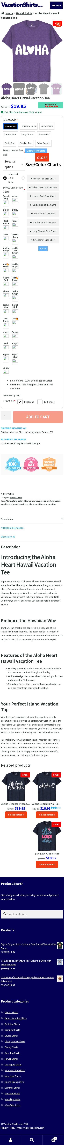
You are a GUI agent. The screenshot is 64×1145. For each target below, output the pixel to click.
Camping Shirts (12, 1029)
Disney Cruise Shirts (15, 1041)
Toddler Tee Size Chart (44, 222)
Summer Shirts (12, 1087)
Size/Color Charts (36, 150)
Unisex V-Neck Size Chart (44, 187)
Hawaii (27, 501)
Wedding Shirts (12, 1099)
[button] (58, 24)
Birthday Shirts (12, 1024)
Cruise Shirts (11, 1035)
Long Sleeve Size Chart (44, 231)
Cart (49, 1137)
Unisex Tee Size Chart (44, 178)
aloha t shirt (18, 501)
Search (32, 1140)
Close (43, 248)
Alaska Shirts (11, 1012)
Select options (16, 814)
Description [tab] (7, 519)
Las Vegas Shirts (13, 1064)
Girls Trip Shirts (12, 1053)
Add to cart (38, 416)
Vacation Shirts (12, 1093)
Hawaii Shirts (24, 13)
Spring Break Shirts (14, 1081)
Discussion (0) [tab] (8, 536)
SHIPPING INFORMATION (13, 428)
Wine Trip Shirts (12, 1105)
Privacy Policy (8, 1127)
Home (9, 13)
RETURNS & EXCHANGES (13, 439)
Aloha (8, 501)
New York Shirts (13, 1076)
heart (15, 504)
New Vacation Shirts (15, 1070)
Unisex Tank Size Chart (44, 204)
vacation (52, 504)
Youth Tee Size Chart (44, 213)
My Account (10, 1140)
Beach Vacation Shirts (16, 1018)
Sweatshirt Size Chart (44, 239)
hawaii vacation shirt (41, 501)
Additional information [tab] (12, 527)
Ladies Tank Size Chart (44, 196)
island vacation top (38, 504)
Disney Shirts (11, 1047)
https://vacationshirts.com (30, 1127)
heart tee (23, 504)
